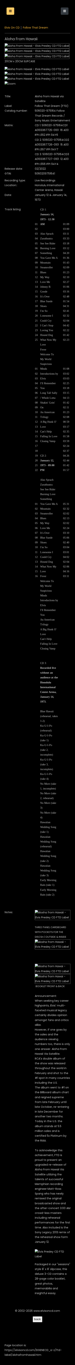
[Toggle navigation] (64, 11)
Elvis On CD (12, 27)
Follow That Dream (35, 27)
